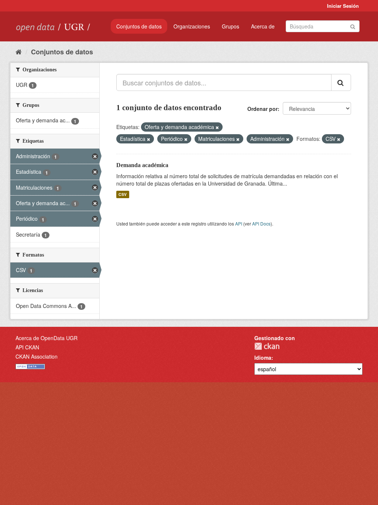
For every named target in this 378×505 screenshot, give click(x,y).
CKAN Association (37, 356)
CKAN (266, 346)
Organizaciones (191, 26)
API (238, 223)
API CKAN (27, 347)
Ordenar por (262, 108)
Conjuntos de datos (139, 26)
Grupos (230, 26)
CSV (122, 194)
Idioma (262, 357)
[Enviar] (353, 26)
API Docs (261, 223)
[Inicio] (19, 51)
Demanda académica (142, 165)
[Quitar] (217, 127)
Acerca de (263, 26)
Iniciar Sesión (343, 5)
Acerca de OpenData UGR (47, 338)
